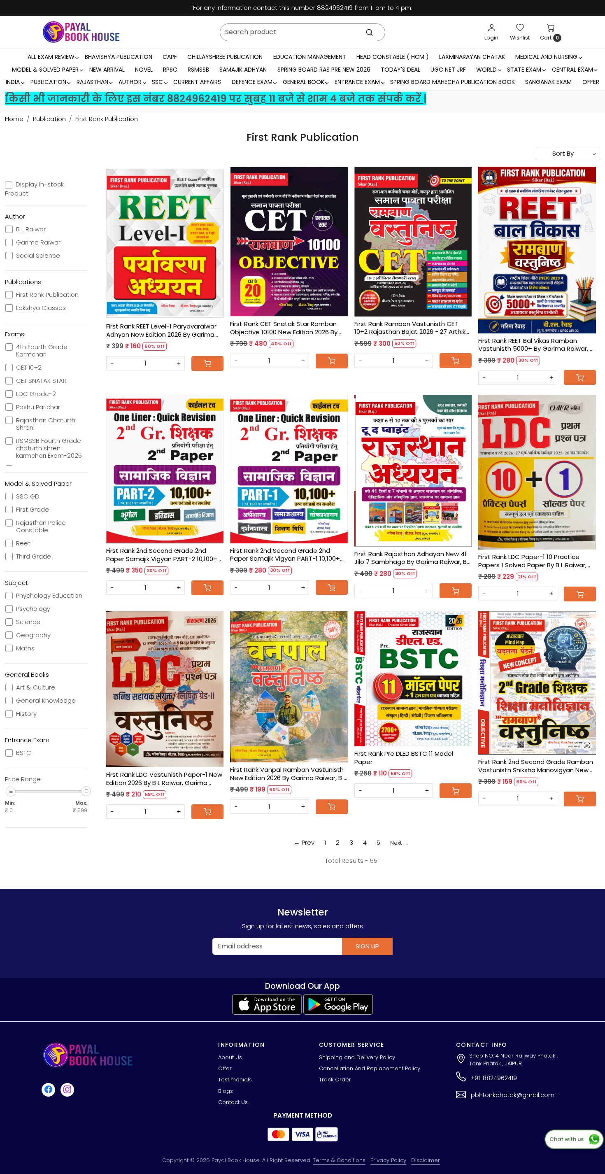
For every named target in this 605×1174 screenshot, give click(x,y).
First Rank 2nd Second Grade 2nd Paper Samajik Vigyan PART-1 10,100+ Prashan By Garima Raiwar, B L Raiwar (286, 555)
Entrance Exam (357, 82)
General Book (303, 82)
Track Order (335, 1079)
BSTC (23, 753)
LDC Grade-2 (36, 394)
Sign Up (367, 946)
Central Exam (572, 69)
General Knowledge (46, 700)
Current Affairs (197, 82)
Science (28, 622)
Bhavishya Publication (118, 57)
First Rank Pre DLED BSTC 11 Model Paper (403, 758)
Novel (144, 69)
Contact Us (233, 1102)
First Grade (32, 509)
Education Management (309, 57)
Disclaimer (425, 1160)
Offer (590, 82)
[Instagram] (68, 1090)
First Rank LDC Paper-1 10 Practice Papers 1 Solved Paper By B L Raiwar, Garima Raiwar (532, 561)
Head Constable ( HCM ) (392, 57)
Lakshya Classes (41, 308)
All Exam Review (51, 57)
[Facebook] (49, 1089)
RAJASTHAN (92, 82)
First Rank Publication (47, 294)
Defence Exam (252, 82)
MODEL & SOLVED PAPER (45, 69)
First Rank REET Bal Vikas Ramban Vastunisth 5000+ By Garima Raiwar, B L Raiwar (535, 345)
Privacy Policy (388, 1160)
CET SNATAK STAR (41, 380)
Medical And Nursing (546, 57)
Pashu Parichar (38, 407)
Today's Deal (400, 69)
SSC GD (28, 496)
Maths (25, 648)
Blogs (225, 1091)
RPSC (170, 69)
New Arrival (107, 69)
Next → (399, 843)
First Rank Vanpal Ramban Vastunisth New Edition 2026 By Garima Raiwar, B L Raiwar (288, 774)
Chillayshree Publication (225, 57)
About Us (230, 1057)
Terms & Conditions (339, 1160)
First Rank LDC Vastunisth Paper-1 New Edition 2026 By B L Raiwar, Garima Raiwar (164, 779)
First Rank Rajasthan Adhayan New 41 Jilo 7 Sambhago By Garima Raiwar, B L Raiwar (412, 558)
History (26, 713)
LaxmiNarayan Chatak (472, 57)
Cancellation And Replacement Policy (369, 1068)
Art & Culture (35, 687)
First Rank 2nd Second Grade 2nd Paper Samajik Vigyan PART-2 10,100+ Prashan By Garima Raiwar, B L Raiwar (162, 555)
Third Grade (33, 556)
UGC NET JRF (448, 69)
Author (130, 82)
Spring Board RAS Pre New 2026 (323, 69)
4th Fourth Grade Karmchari (41, 350)
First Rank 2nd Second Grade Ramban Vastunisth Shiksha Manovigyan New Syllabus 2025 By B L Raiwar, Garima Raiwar (535, 766)
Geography (33, 635)
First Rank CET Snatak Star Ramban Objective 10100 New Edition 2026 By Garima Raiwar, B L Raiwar (283, 328)
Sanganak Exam (548, 82)
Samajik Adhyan (243, 69)
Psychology (33, 609)
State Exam (524, 69)
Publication (48, 82)
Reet (23, 543)
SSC (157, 82)
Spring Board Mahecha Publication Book (452, 82)
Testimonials (235, 1079)
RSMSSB (198, 69)
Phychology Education (49, 595)
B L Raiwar (31, 229)
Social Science (38, 255)
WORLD (486, 69)
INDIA (13, 82)
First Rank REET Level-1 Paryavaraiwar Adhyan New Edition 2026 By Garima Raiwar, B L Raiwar (161, 330)
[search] (369, 32)
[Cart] (207, 363)
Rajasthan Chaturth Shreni (45, 424)
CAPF (170, 57)
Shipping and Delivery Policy (357, 1057)
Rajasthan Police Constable (41, 526)
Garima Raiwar (38, 242)
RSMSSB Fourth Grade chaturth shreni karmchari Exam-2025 (49, 448)
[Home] (81, 32)
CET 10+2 (29, 367)
